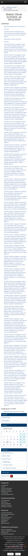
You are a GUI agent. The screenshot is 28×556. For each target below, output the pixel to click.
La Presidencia (4, 485)
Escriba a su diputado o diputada (8, 531)
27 (10, 444)
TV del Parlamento (5, 500)
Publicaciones (4, 502)
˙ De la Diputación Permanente (9, 467)
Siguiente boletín (6, 417)
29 (17, 444)
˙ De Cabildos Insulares (7, 464)
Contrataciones (4, 532)
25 (4, 444)
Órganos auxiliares (5, 518)
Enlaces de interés (5, 523)
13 (10, 439)
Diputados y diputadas (6, 489)
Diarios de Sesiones (6, 458)
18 (4, 442)
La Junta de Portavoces (6, 488)
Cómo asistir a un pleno (6, 517)
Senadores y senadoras (6, 491)
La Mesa (3, 486)
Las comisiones (4, 492)
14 (14, 439)
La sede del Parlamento (6, 512)
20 (10, 442)
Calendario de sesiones (6, 506)
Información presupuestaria (7, 534)
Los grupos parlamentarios (7, 494)
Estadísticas (4, 521)
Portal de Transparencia (6, 529)
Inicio (3, 7)
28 (14, 444)
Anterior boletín (5, 420)
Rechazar (10, 554)
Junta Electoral (4, 520)
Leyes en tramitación (6, 503)
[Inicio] (2, 2)
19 (7, 442)
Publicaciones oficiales (11, 7)
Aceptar (18, 554)
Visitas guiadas (4, 515)
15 (17, 439)
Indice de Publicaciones (7, 452)
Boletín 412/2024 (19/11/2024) (11, 411)
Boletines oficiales (8, 8)
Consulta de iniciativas (6, 505)
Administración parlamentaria (7, 514)
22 (17, 442)
